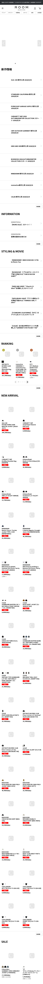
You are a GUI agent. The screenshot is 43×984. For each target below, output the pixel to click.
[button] (3, 8)
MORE (38, 206)
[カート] (40, 8)
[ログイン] (35, 8)
